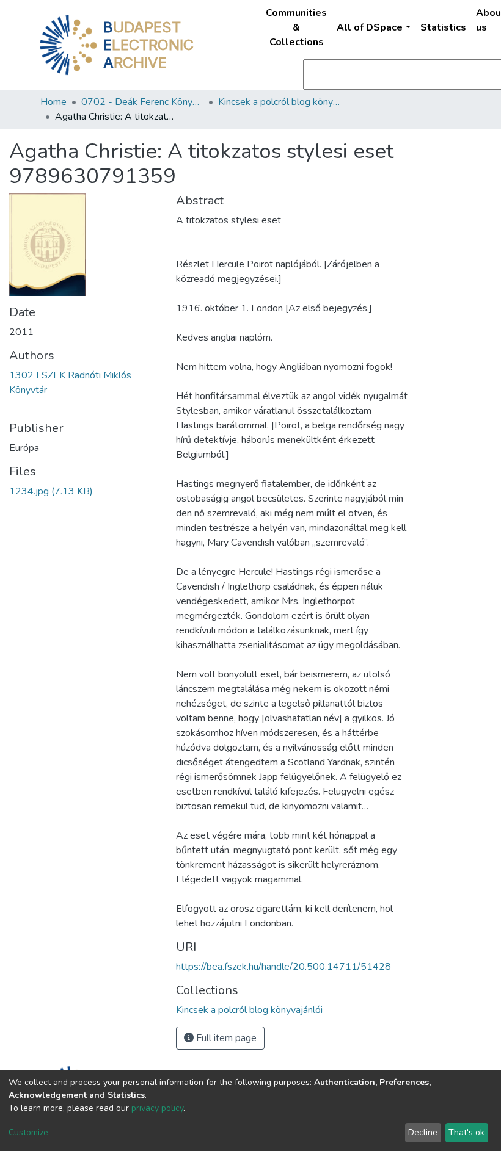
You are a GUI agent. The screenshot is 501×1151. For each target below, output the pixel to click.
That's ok (466, 1132)
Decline (422, 1132)
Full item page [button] (225, 1038)
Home (53, 102)
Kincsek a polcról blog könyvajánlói (279, 102)
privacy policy (157, 1108)
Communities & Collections (296, 27)
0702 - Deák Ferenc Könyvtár (142, 102)
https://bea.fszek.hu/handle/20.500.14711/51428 (283, 966)
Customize (28, 1132)
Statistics (443, 27)
